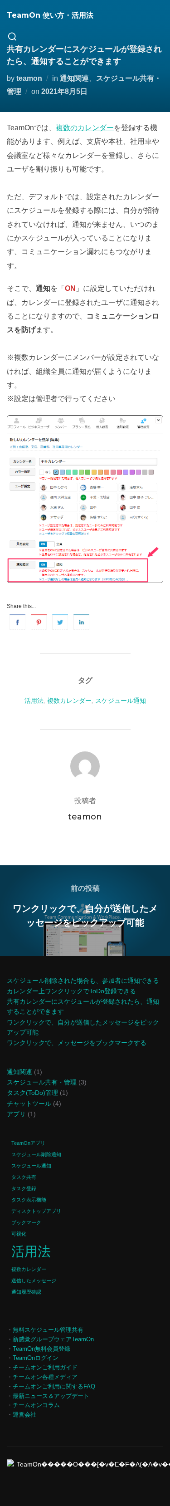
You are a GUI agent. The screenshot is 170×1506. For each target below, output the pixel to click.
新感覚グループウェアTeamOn (53, 1339)
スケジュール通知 (120, 701)
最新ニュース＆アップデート (51, 1396)
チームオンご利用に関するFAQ (54, 1386)
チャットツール (29, 1103)
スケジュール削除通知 (36, 1154)
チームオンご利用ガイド (45, 1367)
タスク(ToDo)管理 (32, 1092)
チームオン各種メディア (45, 1377)
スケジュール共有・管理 (42, 1082)
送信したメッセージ (33, 1280)
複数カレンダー (69, 701)
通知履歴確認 (26, 1292)
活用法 (34, 701)
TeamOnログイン (35, 1357)
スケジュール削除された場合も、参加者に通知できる (83, 980)
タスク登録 (23, 1188)
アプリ (16, 1114)
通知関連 (74, 78)
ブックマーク (26, 1222)
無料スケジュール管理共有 (48, 1329)
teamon (29, 78)
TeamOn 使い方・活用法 (50, 15)
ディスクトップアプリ (36, 1211)
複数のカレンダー (85, 128)
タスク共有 (23, 1177)
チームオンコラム (36, 1405)
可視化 (18, 1233)
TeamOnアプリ (28, 1143)
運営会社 (24, 1414)
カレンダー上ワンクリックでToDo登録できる (71, 991)
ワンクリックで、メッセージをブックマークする (76, 1042)
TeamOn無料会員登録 (41, 1348)
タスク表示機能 (28, 1199)
